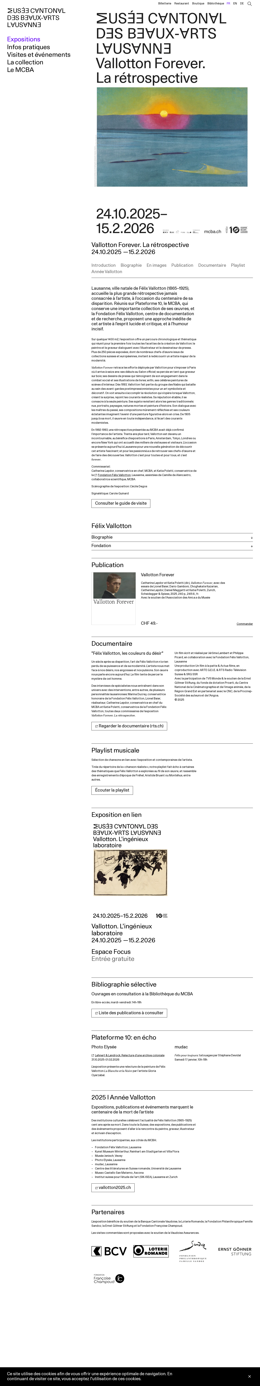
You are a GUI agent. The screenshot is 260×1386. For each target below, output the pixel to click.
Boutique (198, 3)
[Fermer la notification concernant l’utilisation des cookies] (249, 1376)
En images (156, 265)
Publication (182, 265)
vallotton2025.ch (115, 1188)
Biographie (131, 265)
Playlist (238, 265)
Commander (245, 624)
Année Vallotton (106, 272)
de (242, 3)
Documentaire (212, 265)
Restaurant (181, 3)
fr (228, 3)
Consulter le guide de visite (121, 503)
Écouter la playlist (112, 790)
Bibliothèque (215, 3)
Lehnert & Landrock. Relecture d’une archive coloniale (129, 1055)
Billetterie (164, 3)
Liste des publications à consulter (131, 1013)
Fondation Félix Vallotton (114, 475)
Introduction (103, 265)
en (235, 3)
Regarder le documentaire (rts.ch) (131, 726)
